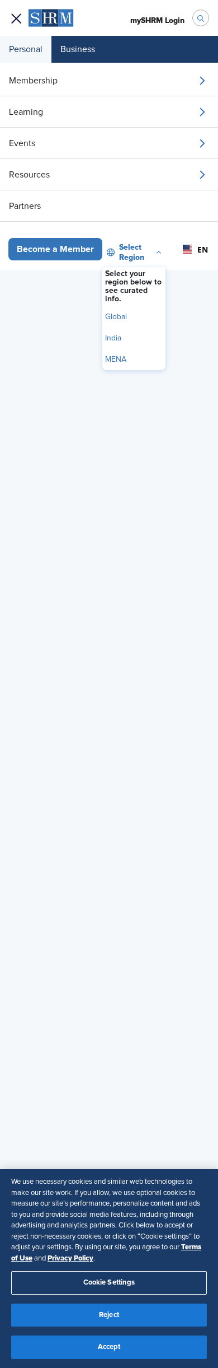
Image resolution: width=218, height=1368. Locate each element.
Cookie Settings (109, 1282)
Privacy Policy (70, 1258)
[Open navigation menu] (16, 18)
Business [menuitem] (77, 49)
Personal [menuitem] (25, 49)
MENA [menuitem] (115, 359)
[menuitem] (109, 80)
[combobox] (192, 249)
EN (199, 249)
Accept (109, 1347)
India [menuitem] (113, 338)
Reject (109, 1315)
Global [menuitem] (116, 317)
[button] (55, 249)
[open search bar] (201, 18)
